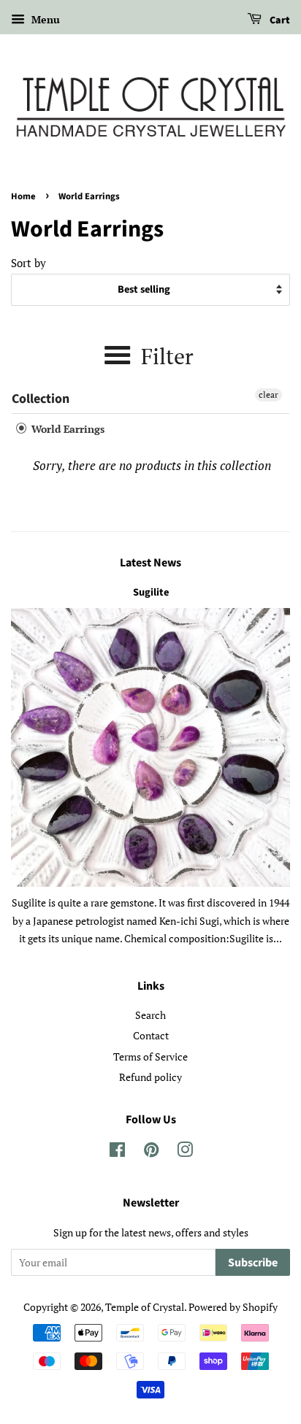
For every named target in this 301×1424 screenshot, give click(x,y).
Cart (278, 20)
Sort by (28, 262)
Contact (151, 1035)
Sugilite (151, 592)
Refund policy (150, 1077)
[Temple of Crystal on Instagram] (185, 1152)
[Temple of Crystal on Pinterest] (151, 1152)
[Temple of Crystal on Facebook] (117, 1152)
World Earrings (66, 429)
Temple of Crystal (144, 1307)
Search (150, 1015)
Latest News (150, 563)
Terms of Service (150, 1056)
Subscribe (253, 1263)
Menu (44, 19)
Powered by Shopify (233, 1307)
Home (23, 196)
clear (268, 394)
